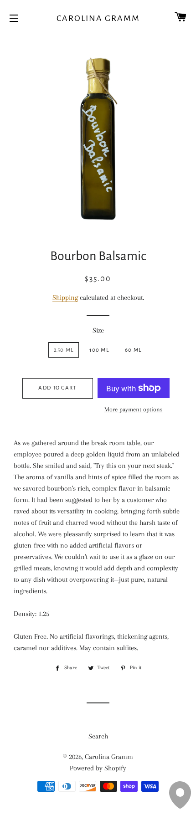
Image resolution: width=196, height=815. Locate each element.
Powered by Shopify (98, 768)
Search (98, 736)
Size (98, 330)
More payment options (133, 409)
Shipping (65, 297)
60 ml (133, 350)
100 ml (99, 350)
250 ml (63, 350)
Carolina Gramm (98, 18)
